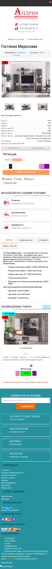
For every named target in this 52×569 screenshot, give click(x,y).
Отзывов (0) (43, 240)
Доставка (4, 480)
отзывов (25, 559)
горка (21, 382)
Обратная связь (6, 496)
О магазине (5, 470)
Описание (9, 240)
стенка (26, 382)
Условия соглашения (8, 475)
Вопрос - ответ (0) (10, 246)
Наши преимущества (8, 483)
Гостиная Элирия (38, 148)
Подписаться (27, 406)
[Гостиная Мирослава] (26, 79)
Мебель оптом (6, 488)
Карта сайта (5, 499)
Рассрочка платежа (8, 478)
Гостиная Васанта (13, 148)
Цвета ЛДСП (5, 485)
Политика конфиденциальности (12, 473)
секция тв (34, 382)
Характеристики (26, 240)
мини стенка (43, 382)
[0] (46, 3)
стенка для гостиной (11, 382)
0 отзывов (16, 55)
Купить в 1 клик (27, 344)
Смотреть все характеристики (12, 143)
